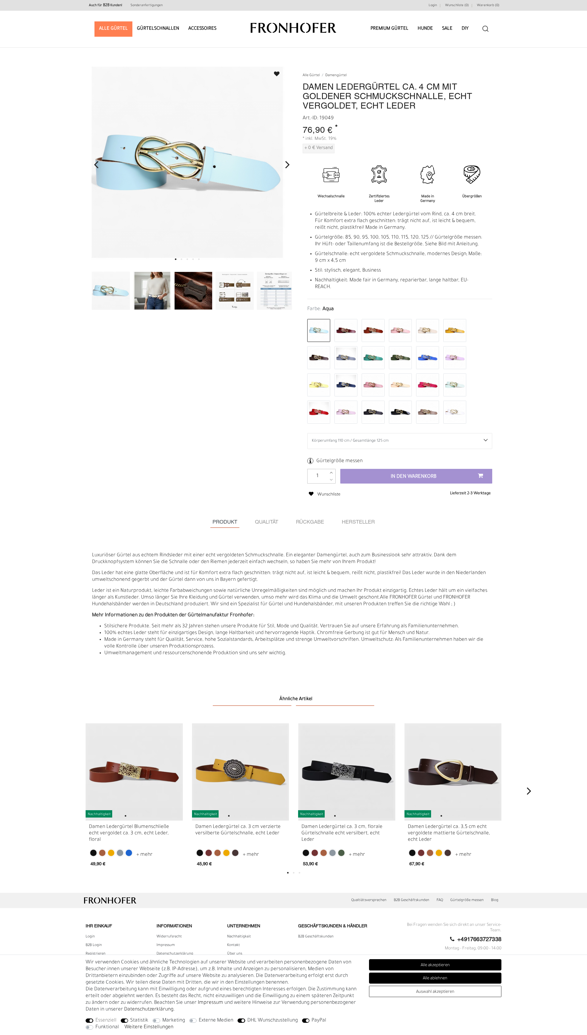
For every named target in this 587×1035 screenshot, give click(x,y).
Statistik (139, 1020)
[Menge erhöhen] (331, 472)
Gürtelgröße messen (339, 461)
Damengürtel (336, 76)
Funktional (107, 1027)
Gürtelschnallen (158, 29)
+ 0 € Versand (319, 148)
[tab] (224, 522)
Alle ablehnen (435, 978)
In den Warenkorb (414, 477)
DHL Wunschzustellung (272, 1020)
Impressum (166, 945)
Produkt (224, 522)
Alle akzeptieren (435, 965)
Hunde (425, 29)
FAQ (440, 900)
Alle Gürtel (113, 29)
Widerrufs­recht (169, 937)
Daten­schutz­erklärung (175, 954)
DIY (465, 29)
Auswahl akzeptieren (435, 992)
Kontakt (233, 945)
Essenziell (105, 1020)
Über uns (234, 954)
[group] (134, 772)
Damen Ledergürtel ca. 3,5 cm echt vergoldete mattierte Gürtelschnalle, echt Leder (449, 833)
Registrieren (95, 954)
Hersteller (358, 522)
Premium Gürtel (389, 29)
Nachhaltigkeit (239, 937)
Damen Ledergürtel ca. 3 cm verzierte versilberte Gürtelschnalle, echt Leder (238, 830)
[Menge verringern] (331, 479)
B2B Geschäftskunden (411, 900)
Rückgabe (310, 522)
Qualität (266, 522)
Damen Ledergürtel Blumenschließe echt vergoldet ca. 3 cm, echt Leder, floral (129, 833)
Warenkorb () (488, 5)
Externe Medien (216, 1020)
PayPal (319, 1020)
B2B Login (94, 945)
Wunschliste (274, 72)
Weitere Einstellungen (148, 1027)
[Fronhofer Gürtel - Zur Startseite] (293, 25)
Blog (494, 900)
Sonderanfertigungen (147, 5)
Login (433, 5)
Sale (447, 29)
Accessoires (202, 29)
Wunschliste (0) (457, 5)
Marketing (173, 1020)
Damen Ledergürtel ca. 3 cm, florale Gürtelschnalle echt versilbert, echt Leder (341, 833)
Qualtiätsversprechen (368, 900)
